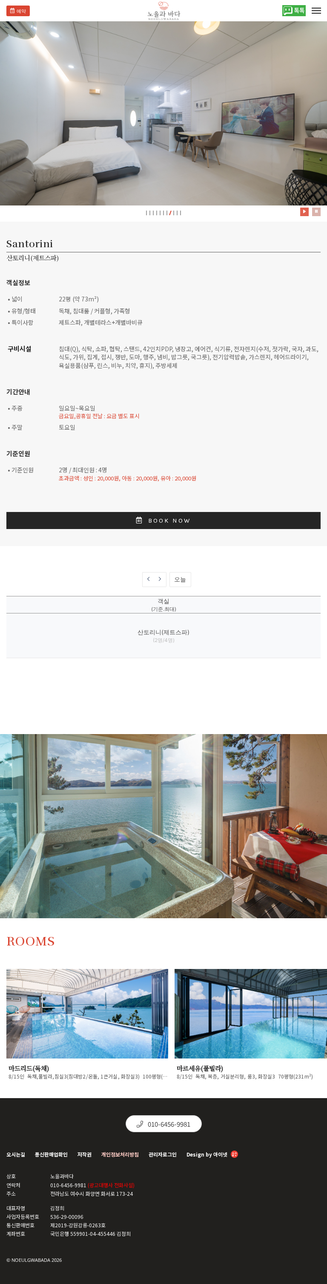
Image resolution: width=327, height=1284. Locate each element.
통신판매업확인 (51, 1154)
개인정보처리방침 (120, 1154)
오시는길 (15, 1154)
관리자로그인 (163, 1154)
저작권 (84, 1154)
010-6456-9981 (168, 1123)
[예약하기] (18, 11)
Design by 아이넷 (207, 1154)
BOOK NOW (168, 520)
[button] (146, 213)
